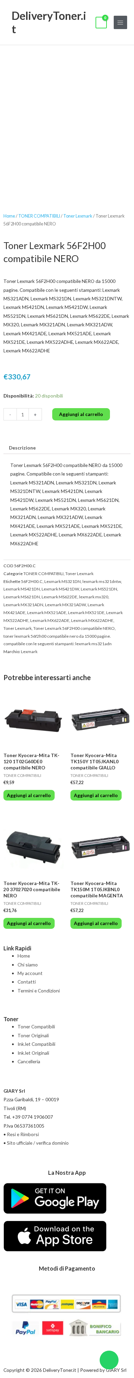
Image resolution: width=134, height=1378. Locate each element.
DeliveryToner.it (49, 22)
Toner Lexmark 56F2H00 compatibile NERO (74, 628)
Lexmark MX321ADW (65, 604)
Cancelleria (29, 1061)
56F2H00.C (32, 581)
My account (30, 973)
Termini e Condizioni (39, 990)
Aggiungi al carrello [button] (29, 795)
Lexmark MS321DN (62, 581)
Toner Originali (33, 1035)
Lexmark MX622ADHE (92, 620)
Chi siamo (28, 964)
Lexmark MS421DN (21, 589)
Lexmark (29, 651)
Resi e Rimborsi (23, 1134)
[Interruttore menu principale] (120, 22)
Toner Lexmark (77, 216)
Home (9, 216)
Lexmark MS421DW (60, 589)
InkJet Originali (33, 1053)
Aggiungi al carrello (81, 414)
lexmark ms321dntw (101, 581)
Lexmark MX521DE (86, 612)
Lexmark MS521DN (99, 589)
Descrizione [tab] (22, 448)
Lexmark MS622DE (59, 596)
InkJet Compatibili (36, 1044)
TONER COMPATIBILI (39, 216)
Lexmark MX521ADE (46, 612)
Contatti (27, 982)
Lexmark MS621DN (21, 596)
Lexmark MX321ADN (23, 604)
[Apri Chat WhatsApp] (109, 1360)
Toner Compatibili (36, 1026)
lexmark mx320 (93, 596)
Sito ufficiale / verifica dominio (38, 1143)
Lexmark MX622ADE (49, 620)
